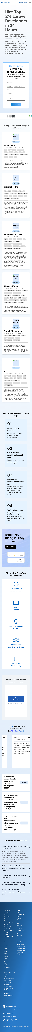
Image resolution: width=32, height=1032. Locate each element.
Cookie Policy (21, 948)
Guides (6, 920)
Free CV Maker (8, 980)
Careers (6, 914)
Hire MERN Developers (18, 923)
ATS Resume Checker (7, 975)
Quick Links (7, 934)
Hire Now (17, 104)
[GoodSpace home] (5, 2)
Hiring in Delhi (5, 949)
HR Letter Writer (8, 986)
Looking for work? (23, 2)
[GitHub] (12, 1020)
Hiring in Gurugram (5, 960)
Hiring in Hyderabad (5, 965)
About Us (6, 912)
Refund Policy (21, 950)
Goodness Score (8, 936)
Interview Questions (9, 922)
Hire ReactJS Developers (18, 928)
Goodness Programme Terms (22, 953)
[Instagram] (4, 1020)
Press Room (7, 925)
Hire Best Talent (8, 929)
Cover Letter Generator (7, 983)
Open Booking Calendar (16, 699)
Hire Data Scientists (18, 934)
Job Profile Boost (8, 995)
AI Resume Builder (9, 978)
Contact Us (7, 916)
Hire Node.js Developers (18, 918)
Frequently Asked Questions (9, 931)
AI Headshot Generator (7, 992)
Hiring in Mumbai (5, 955)
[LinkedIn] (8, 1020)
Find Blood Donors (9, 927)
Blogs (5, 918)
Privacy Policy (21, 946)
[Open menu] (30, 3)
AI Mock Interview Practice (9, 988)
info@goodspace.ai (11, 1016)
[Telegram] (16, 1020)
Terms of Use (20, 944)
